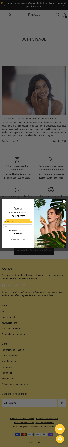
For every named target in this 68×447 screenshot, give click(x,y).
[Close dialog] (64, 201)
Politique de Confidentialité (19, 239)
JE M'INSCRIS (18, 234)
